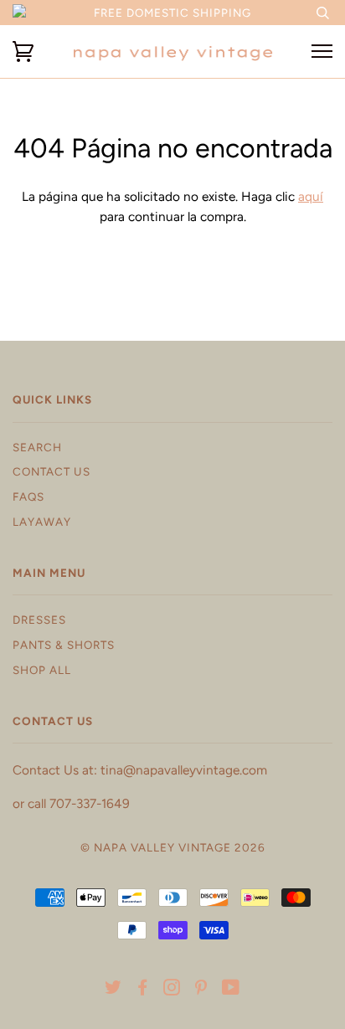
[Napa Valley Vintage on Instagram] (172, 989)
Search (37, 447)
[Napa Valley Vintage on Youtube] (231, 989)
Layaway (42, 521)
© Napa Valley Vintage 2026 (172, 847)
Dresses (39, 619)
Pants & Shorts (64, 644)
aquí (310, 196)
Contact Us (51, 471)
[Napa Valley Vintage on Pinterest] (201, 989)
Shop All (42, 670)
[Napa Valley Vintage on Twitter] (113, 989)
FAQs (28, 496)
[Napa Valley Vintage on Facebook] (143, 989)
